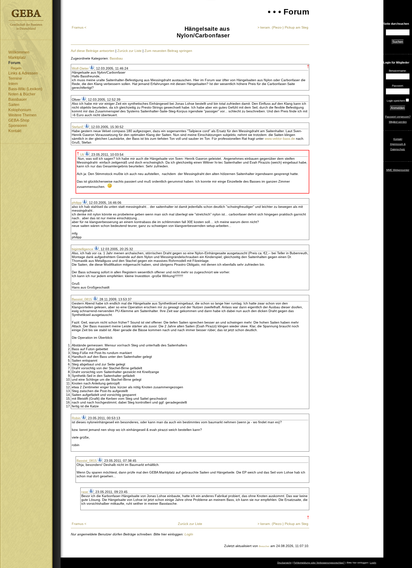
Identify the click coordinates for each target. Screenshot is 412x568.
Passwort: (398, 85)
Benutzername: (398, 70)
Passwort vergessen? (398, 116)
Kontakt (14, 131)
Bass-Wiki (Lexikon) (25, 89)
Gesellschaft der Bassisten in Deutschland (26, 20)
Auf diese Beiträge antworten (92, 51)
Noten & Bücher (21, 94)
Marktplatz (17, 57)
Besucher (264, 546)
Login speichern (396, 100)
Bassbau (116, 58)
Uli (82, 154)
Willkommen (18, 52)
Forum (14, 63)
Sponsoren (17, 126)
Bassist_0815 (82, 299)
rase (84, 492)
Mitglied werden (398, 121)
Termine (15, 78)
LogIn (189, 534)
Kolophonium (19, 110)
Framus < (79, 27)
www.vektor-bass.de (280, 138)
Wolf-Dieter (80, 68)
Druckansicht (284, 562)
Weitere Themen (22, 115)
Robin (76, 418)
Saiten (13, 105)
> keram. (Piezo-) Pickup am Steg (283, 27)
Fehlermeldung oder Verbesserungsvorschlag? (319, 562)
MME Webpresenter (397, 170)
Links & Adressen (23, 73)
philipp (77, 202)
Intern (13, 84)
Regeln (16, 68)
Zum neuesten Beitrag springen (168, 51)
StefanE (78, 127)
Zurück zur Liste (129, 51)
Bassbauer (17, 99)
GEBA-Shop (18, 120)
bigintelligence (82, 249)
